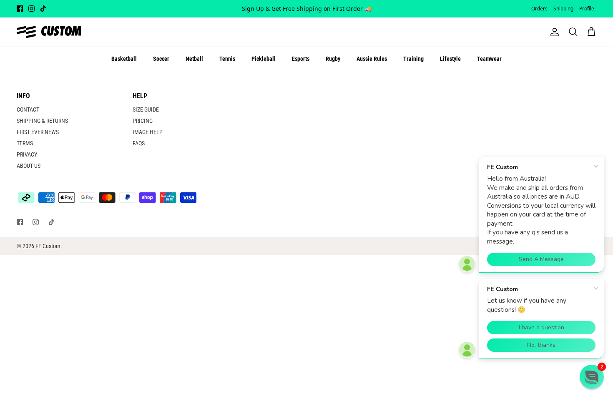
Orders (539, 8)
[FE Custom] (49, 32)
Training (413, 58)
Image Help (148, 132)
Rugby (333, 58)
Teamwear (489, 58)
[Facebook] (20, 8)
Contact (28, 109)
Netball (194, 58)
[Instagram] (31, 8)
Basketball (124, 58)
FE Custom (47, 246)
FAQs (139, 143)
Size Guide (146, 109)
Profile (586, 8)
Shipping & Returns (42, 120)
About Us (28, 165)
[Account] (553, 32)
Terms (25, 143)
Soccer (161, 58)
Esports (300, 58)
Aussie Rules (372, 58)
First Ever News (38, 132)
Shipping (563, 8)
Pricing (143, 120)
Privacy (27, 154)
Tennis (227, 58)
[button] (592, 377)
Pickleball (263, 58)
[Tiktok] (43, 8)
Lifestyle (450, 58)
